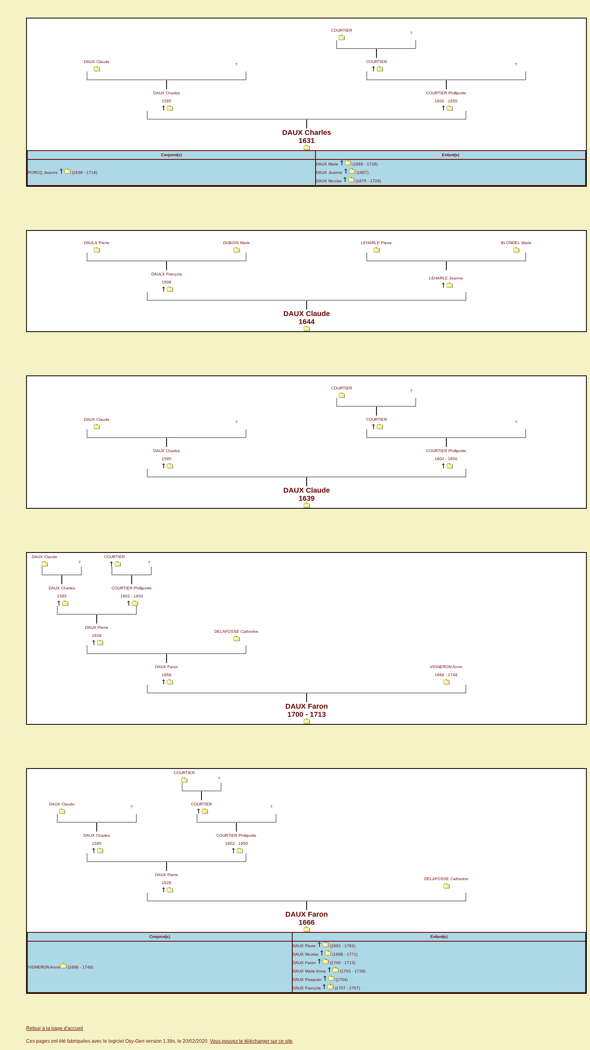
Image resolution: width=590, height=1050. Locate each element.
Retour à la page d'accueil (54, 1028)
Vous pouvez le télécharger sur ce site (251, 1041)
